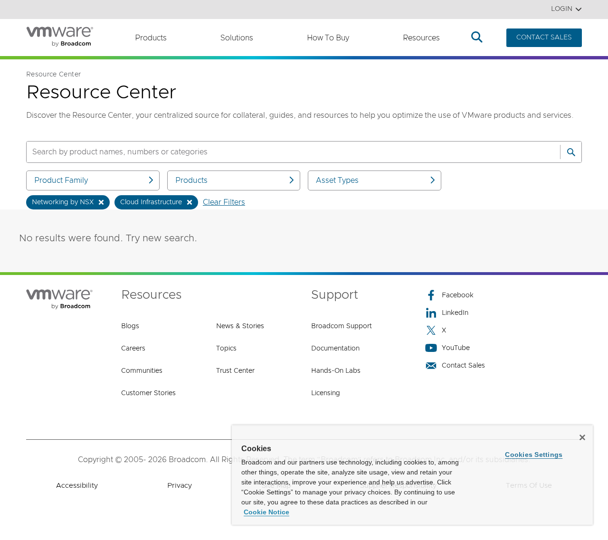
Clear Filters (224, 202)
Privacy (179, 485)
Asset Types (337, 180)
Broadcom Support (341, 326)
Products (151, 38)
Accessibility (77, 485)
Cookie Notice (266, 512)
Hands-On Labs (336, 371)
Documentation (335, 348)
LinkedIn (455, 313)
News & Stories (240, 326)
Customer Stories (148, 393)
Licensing (325, 393)
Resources (421, 38)
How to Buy (328, 38)
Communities (141, 371)
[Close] (582, 437)
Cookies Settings (533, 454)
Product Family (61, 180)
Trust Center (235, 371)
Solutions (236, 38)
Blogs (130, 326)
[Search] (570, 152)
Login (561, 9)
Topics (226, 348)
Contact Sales (463, 365)
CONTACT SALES (544, 37)
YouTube (456, 348)
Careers (133, 348)
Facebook (458, 295)
